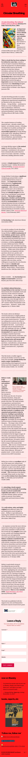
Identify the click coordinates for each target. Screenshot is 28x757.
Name (3, 643)
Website (3, 657)
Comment (4, 629)
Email (3, 650)
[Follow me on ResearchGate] (14, 737)
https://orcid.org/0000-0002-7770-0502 (13, 746)
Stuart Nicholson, (14, 591)
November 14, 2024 (9, 694)
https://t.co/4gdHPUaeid (10, 689)
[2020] (14, 715)
